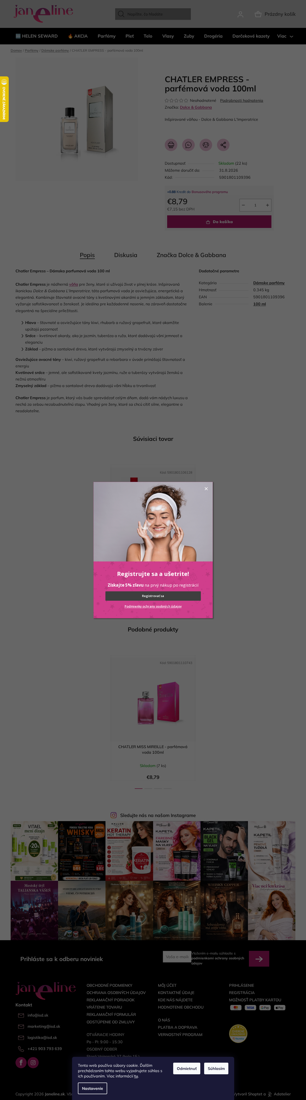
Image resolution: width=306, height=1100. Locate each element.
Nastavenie (92, 1088)
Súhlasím (216, 1068)
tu (136, 1076)
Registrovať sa (153, 596)
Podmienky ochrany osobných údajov (153, 606)
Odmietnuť (187, 1068)
